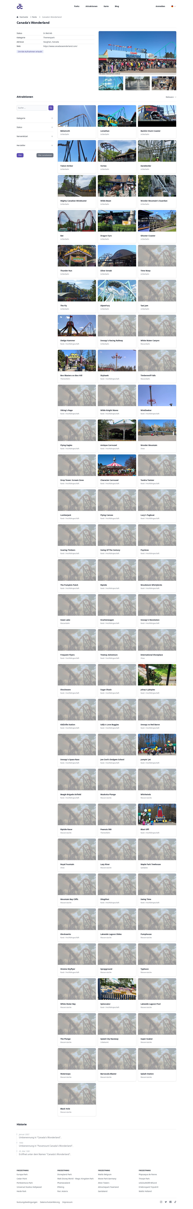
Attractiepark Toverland (108, 1187)
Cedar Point (22, 1178)
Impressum (67, 1202)
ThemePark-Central (113, 74)
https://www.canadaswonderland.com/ (60, 46)
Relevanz (170, 97)
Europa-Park (22, 1174)
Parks (76, 6)
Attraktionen (91, 6)
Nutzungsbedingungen (27, 1202)
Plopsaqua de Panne (148, 1174)
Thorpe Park (144, 1178)
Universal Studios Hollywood (29, 1187)
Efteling (60, 1187)
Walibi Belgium (104, 1174)
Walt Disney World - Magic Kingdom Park (75, 1178)
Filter (20, 155)
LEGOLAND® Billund (148, 1183)
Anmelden (160, 6)
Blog (117, 6)
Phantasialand (63, 1183)
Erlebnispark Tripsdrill (148, 1187)
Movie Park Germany (107, 1178)
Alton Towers (103, 1183)
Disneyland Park (64, 1174)
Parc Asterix (62, 1191)
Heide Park (21, 1191)
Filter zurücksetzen (45, 155)
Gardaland (102, 1191)
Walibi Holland (145, 1191)
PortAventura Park (25, 1183)
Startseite (24, 17)
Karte (106, 6)
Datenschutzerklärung (50, 1202)
